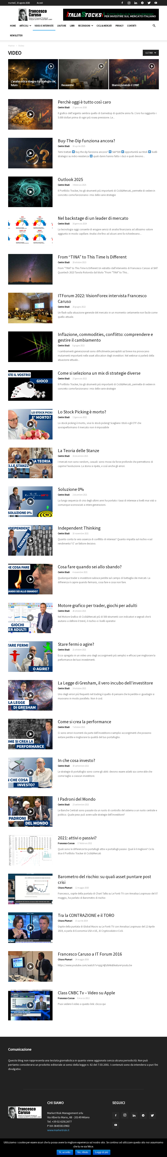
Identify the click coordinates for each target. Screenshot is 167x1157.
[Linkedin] (136, 3)
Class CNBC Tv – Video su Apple (86, 993)
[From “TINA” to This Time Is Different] (30, 269)
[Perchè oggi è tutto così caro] (30, 114)
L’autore (61, 25)
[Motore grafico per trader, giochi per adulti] (30, 618)
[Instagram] (129, 3)
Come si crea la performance (84, 721)
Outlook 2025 (70, 179)
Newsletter (16, 35)
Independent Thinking (79, 528)
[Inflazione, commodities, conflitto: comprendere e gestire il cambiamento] (30, 346)
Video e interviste (44, 25)
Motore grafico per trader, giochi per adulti (97, 605)
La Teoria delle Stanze (78, 450)
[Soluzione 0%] (30, 501)
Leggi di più (101, 1152)
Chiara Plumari (65, 887)
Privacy (119, 25)
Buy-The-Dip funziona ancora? (86, 141)
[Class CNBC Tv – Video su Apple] (30, 1005)
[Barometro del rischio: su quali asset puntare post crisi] (30, 889)
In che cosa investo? (76, 760)
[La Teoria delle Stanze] (30, 463)
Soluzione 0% (71, 489)
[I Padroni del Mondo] (30, 811)
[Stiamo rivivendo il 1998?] (134, 74)
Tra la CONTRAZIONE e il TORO (86, 915)
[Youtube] (156, 3)
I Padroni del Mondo (77, 799)
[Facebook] (122, 3)
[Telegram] (142, 3)
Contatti (131, 25)
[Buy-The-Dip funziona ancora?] (30, 153)
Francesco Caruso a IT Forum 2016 (90, 954)
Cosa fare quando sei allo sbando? (90, 567)
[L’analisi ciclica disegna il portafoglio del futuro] (33, 74)
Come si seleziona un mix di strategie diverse (99, 373)
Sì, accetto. (65, 1152)
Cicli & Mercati (104, 25)
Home (13, 25)
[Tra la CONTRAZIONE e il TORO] (30, 927)
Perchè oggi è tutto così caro (84, 102)
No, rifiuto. (83, 1152)
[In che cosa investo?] (30, 772)
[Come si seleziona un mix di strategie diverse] (30, 385)
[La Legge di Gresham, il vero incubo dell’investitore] (30, 695)
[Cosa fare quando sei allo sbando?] (30, 579)
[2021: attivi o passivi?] (30, 850)
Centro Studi (64, 107)
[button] (154, 26)
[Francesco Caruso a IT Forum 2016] (30, 966)
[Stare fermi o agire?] (30, 656)
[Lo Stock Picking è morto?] (30, 424)
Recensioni (84, 25)
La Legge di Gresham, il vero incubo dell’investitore (105, 683)
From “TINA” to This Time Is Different (92, 257)
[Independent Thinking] (30, 540)
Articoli (24, 25)
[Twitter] (149, 3)
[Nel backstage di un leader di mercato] (30, 230)
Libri (72, 25)
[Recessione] (84, 74)
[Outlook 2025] (30, 192)
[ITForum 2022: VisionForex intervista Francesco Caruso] (30, 308)
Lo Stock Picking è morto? (82, 412)
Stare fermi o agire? (76, 644)
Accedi (40, 2)
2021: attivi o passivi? (77, 838)
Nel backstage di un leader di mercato (93, 218)
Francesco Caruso (66, 843)
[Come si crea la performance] (30, 734)
